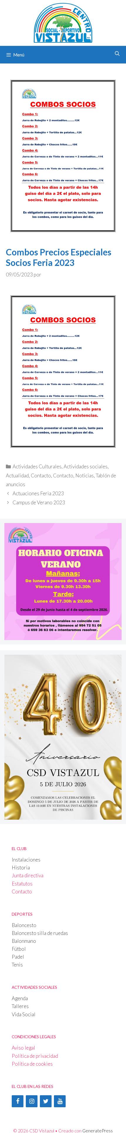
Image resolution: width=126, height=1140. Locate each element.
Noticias (84, 475)
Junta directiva (27, 875)
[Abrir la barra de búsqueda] (117, 53)
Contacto (41, 475)
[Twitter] (46, 1101)
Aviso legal (23, 1048)
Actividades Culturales (37, 466)
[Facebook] (17, 1101)
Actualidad (17, 475)
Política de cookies (32, 1064)
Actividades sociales (86, 466)
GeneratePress (97, 1130)
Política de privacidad (35, 1056)
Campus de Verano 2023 (39, 502)
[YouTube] (60, 1101)
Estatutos (22, 884)
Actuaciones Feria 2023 (38, 493)
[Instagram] (32, 1101)
